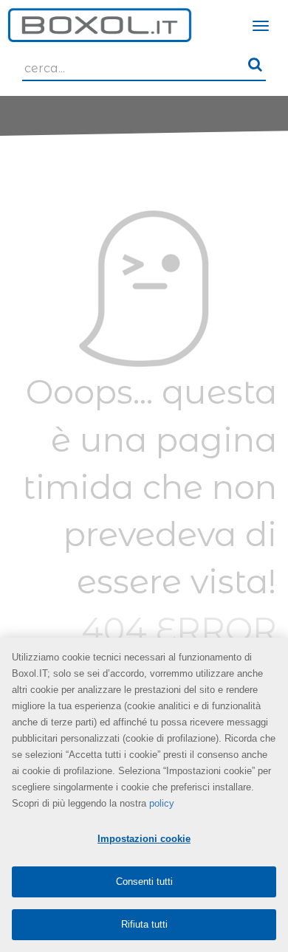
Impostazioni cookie (144, 838)
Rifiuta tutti (144, 924)
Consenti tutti (144, 881)
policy (161, 803)
